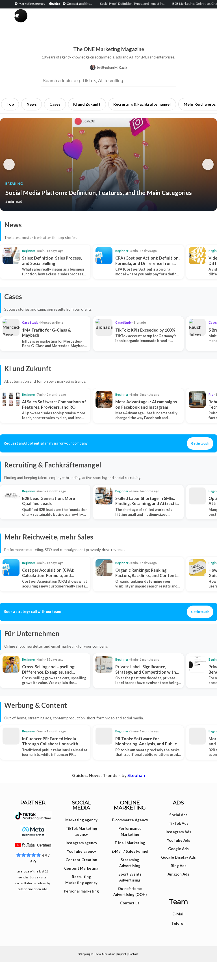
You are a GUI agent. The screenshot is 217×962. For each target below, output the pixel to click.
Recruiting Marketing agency (81, 879)
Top (10, 104)
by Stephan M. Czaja (112, 67)
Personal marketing (81, 891)
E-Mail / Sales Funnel (130, 851)
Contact (133, 954)
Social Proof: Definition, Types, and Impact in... (119, 3)
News (32, 104)
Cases (54, 104)
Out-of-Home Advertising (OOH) (130, 891)
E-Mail (178, 913)
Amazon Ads (178, 874)
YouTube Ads (178, 840)
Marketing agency (81, 820)
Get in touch (200, 443)
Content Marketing (81, 868)
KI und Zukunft (87, 104)
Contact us (130, 903)
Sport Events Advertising (130, 877)
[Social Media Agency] (61, 21)
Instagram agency (81, 843)
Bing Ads (178, 865)
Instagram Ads (178, 832)
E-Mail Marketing (130, 843)
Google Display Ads (178, 857)
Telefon (178, 923)
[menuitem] (30, 3)
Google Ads (178, 848)
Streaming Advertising (129, 862)
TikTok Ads (178, 823)
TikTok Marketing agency (81, 831)
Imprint (121, 954)
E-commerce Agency (130, 820)
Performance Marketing (130, 831)
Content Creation (81, 859)
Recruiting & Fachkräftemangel (142, 104)
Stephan (136, 775)
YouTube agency (81, 851)
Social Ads (178, 815)
